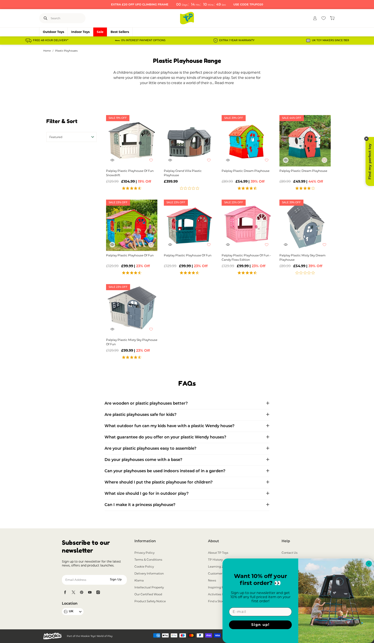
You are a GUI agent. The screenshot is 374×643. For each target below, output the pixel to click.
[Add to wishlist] (153, 162)
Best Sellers (120, 32)
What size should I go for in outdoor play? (147, 494)
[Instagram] (98, 592)
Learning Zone (218, 566)
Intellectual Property (149, 587)
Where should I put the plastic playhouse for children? (159, 483)
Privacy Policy (144, 552)
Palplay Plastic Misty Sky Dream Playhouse (302, 257)
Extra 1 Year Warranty (237, 40)
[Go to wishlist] (323, 18)
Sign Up (116, 579)
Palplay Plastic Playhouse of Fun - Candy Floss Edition (246, 257)
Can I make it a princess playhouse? (140, 505)
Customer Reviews (221, 573)
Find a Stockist (218, 601)
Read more (224, 83)
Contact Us (290, 552)
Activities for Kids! (221, 594)
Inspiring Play (218, 587)
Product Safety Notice (150, 601)
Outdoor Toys (53, 32)
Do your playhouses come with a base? (143, 460)
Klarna (139, 580)
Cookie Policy (144, 566)
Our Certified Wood (148, 594)
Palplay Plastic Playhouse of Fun (130, 255)
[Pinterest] (81, 592)
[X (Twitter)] (73, 592)
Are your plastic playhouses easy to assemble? (150, 449)
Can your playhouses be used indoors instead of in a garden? (165, 471)
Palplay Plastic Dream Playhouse (245, 171)
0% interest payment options (143, 40)
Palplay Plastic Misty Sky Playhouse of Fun (131, 342)
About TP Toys (218, 552)
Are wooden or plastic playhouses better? (146, 404)
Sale (100, 32)
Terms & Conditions (148, 559)
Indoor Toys (80, 32)
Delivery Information (149, 573)
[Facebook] (65, 592)
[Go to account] (315, 18)
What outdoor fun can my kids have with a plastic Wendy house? (169, 426)
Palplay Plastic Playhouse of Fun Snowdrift (130, 173)
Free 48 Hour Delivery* (50, 40)
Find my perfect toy (370, 161)
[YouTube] (90, 592)
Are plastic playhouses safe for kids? (140, 415)
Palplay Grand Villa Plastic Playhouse (183, 173)
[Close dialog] (369, 564)
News (212, 580)
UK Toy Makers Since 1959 (330, 40)
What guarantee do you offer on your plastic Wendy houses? (165, 438)
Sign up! (260, 625)
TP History (215, 559)
